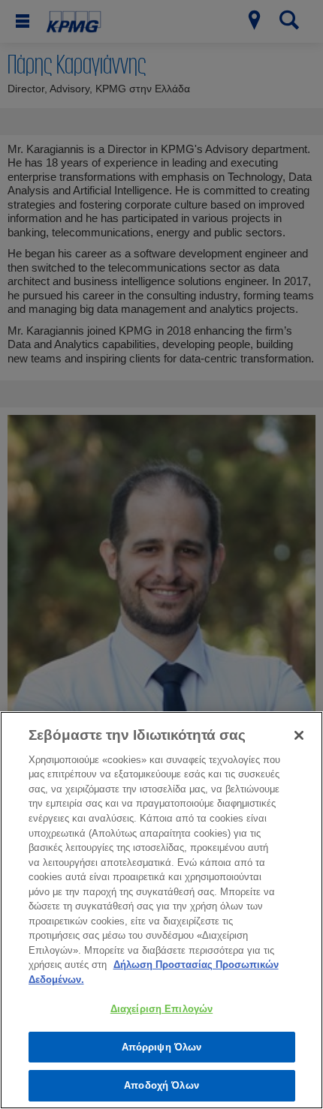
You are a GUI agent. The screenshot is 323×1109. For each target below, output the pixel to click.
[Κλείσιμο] (298, 735)
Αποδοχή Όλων (161, 1085)
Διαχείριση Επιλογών (161, 1008)
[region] (161, 910)
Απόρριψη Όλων (162, 1047)
